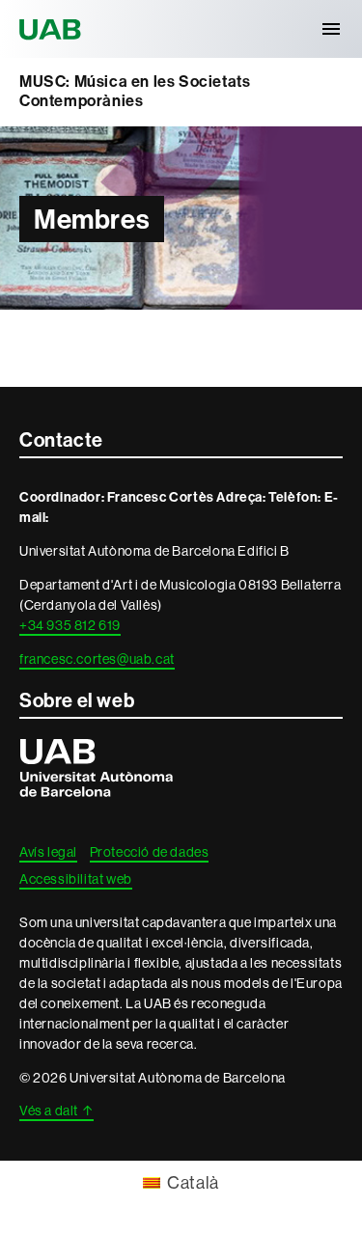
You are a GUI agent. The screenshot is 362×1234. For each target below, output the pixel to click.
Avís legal (48, 852)
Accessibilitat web (75, 879)
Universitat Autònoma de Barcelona (53, 29)
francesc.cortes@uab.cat (97, 659)
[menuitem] (181, 1182)
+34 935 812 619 (70, 625)
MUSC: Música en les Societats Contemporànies (134, 91)
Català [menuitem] (193, 1182)
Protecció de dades (149, 852)
